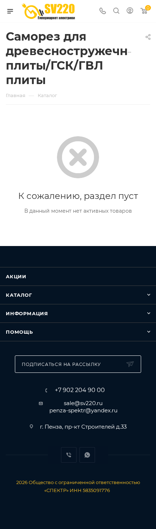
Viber (69, 455)
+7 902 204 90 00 (80, 390)
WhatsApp (87, 455)
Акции (16, 276)
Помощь (19, 332)
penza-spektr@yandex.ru (83, 410)
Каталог (19, 295)
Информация (27, 313)
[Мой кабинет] (130, 11)
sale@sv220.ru (83, 403)
